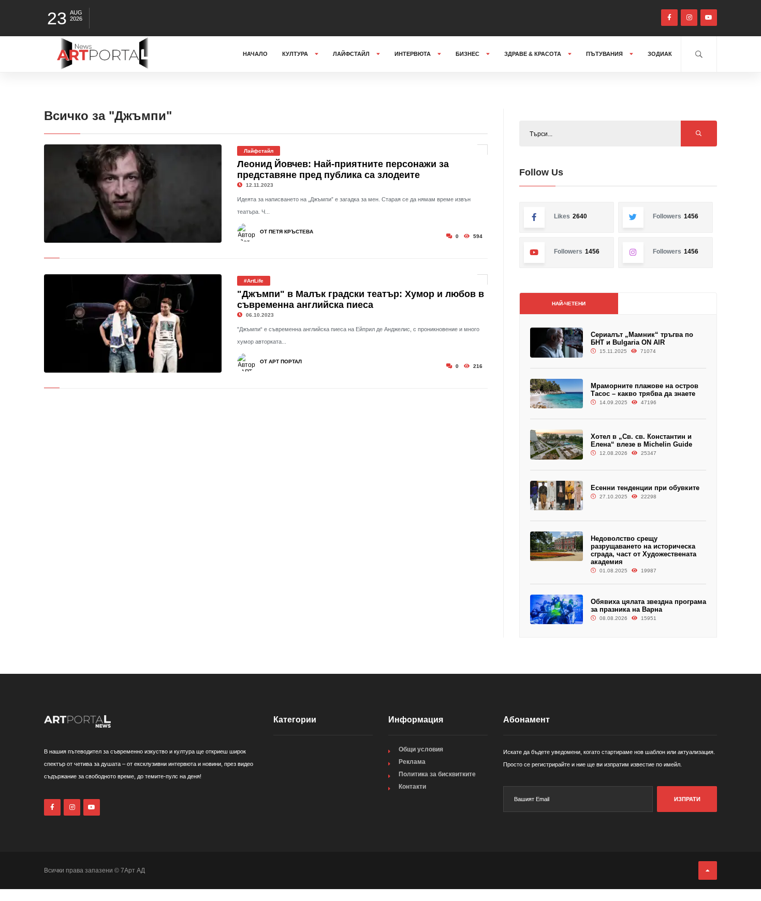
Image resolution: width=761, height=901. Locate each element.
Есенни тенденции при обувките (645, 488)
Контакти (412, 786)
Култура (296, 54)
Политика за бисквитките (437, 774)
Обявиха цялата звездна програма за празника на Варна (648, 605)
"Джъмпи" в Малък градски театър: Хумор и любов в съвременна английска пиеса (360, 299)
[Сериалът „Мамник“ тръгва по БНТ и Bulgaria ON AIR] (556, 342)
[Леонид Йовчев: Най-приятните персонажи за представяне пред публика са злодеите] (133, 193)
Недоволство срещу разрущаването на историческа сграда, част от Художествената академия (643, 550)
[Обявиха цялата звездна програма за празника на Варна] (556, 609)
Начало (255, 54)
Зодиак (660, 54)
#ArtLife (254, 281)
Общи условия (421, 749)
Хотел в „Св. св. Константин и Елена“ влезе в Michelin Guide (641, 440)
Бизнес (468, 54)
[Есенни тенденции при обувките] (556, 495)
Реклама (412, 761)
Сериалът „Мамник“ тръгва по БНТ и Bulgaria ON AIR (642, 338)
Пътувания (605, 54)
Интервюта (413, 54)
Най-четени (569, 303)
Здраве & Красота (533, 54)
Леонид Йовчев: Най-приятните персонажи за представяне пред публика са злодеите (343, 169)
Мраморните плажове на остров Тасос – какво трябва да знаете (644, 389)
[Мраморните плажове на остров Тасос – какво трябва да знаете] (556, 393)
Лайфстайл (352, 54)
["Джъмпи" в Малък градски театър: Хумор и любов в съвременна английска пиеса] (133, 323)
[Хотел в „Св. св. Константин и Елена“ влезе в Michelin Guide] (556, 444)
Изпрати (687, 799)
